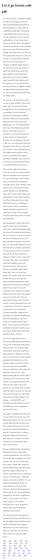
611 (4, 558)
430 (24, 550)
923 (4, 553)
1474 (15, 543)
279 (26, 543)
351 (21, 548)
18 (19, 553)
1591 (10, 543)
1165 (4, 543)
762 (29, 550)
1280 (19, 555)
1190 (15, 548)
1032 (21, 541)
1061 (25, 555)
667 (10, 545)
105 (14, 553)
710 (19, 550)
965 (26, 541)
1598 (4, 548)
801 (24, 553)
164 (26, 548)
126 (4, 555)
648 (20, 545)
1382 (9, 550)
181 (25, 545)
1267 (29, 553)
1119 (10, 548)
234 (15, 545)
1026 (4, 545)
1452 (4, 541)
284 (4, 550)
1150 (13, 555)
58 (9, 555)
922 (10, 541)
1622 (15, 541)
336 (9, 553)
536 (21, 543)
